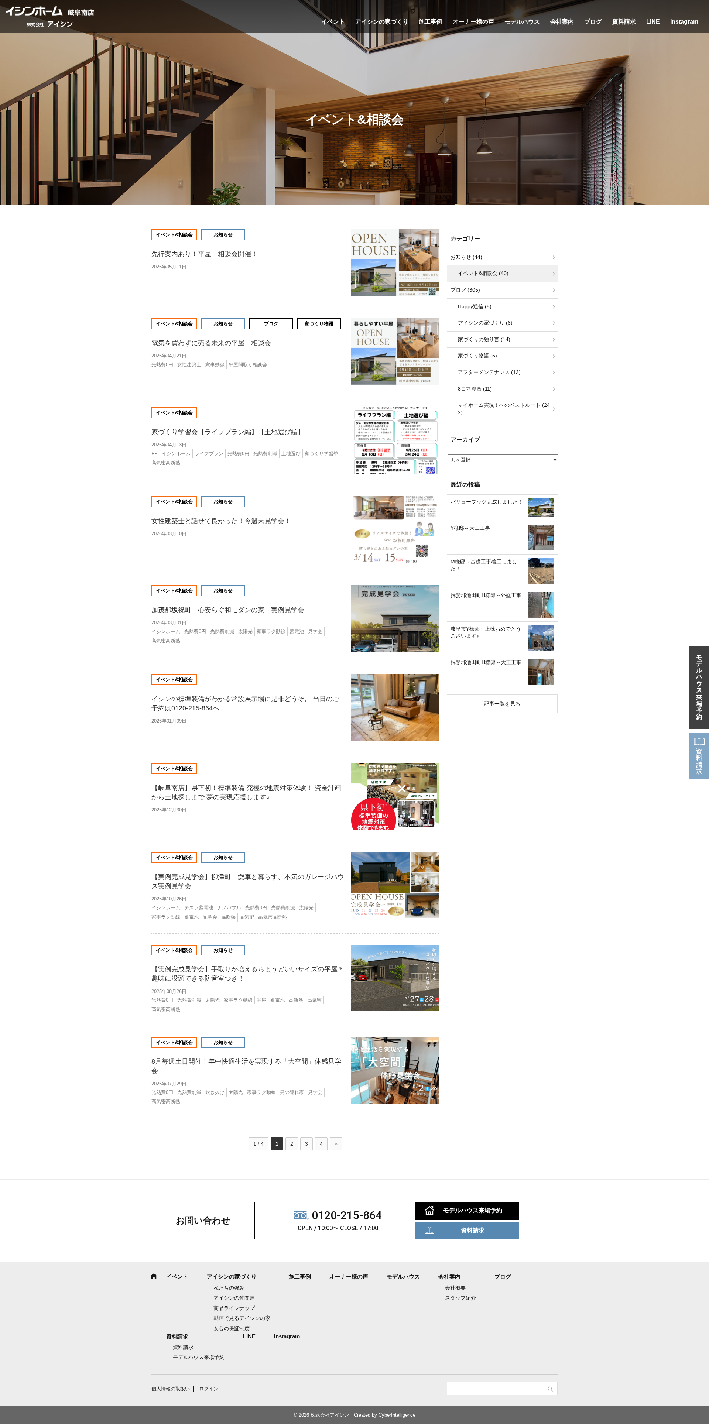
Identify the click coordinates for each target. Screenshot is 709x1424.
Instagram (684, 21)
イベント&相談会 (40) (483, 273)
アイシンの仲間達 (234, 1298)
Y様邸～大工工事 (470, 528)
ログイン (208, 1389)
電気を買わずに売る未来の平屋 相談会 (211, 343)
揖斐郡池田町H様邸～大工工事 (486, 662)
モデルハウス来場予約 (472, 1210)
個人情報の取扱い (170, 1389)
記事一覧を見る (502, 704)
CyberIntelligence (397, 1415)
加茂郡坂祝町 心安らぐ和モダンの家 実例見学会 (227, 610)
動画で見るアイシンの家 (241, 1318)
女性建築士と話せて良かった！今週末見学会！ (221, 521)
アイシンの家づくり (381, 21)
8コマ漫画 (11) (475, 389)
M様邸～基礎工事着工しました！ (484, 565)
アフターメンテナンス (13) (489, 372)
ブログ (593, 21)
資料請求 (624, 21)
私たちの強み (228, 1288)
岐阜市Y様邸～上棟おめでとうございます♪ (486, 632)
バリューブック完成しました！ (487, 502)
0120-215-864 (347, 1215)
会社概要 (455, 1288)
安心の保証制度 (231, 1328)
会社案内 (562, 21)
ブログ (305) (465, 290)
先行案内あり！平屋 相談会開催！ (204, 254)
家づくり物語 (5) (477, 355)
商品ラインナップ (234, 1308)
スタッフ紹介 (460, 1298)
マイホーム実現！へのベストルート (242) (504, 408)
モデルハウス (522, 21)
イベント (333, 21)
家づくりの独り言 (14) (484, 339)
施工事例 (430, 21)
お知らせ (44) (466, 257)
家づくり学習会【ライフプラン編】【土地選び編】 (227, 432)
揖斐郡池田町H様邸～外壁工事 (486, 595)
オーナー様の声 (473, 21)
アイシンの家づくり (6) (485, 323)
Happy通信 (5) (474, 306)
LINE (653, 21)
